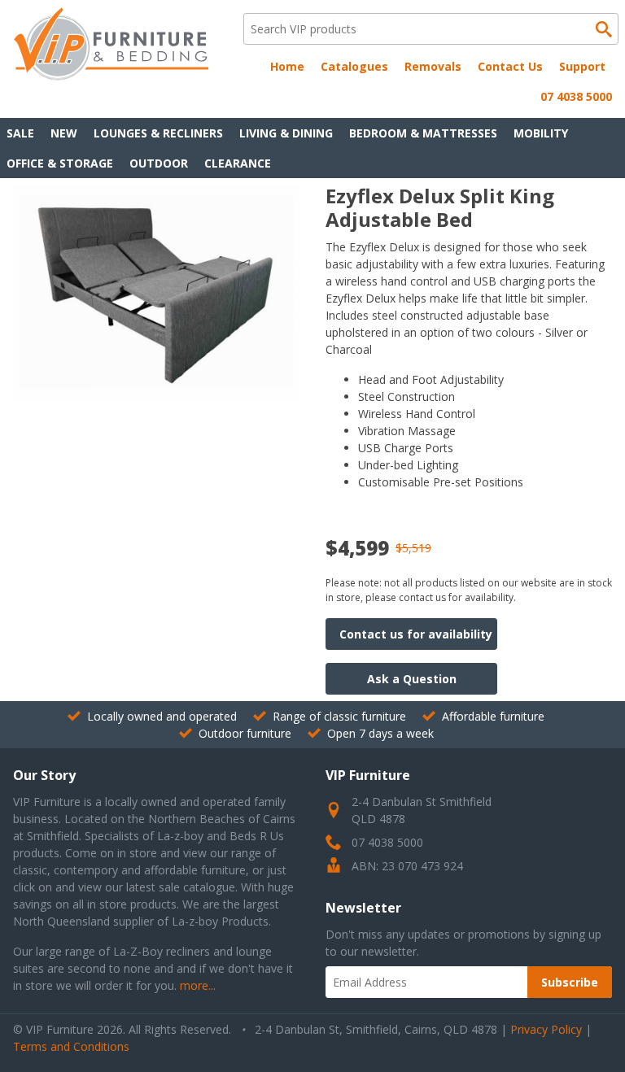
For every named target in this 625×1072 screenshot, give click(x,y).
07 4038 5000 (576, 96)
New (63, 133)
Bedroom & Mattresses (423, 133)
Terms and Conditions (71, 1046)
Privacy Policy (546, 1029)
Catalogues (354, 66)
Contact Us (510, 66)
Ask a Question (412, 678)
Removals (432, 66)
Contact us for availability (415, 634)
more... (198, 985)
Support (582, 66)
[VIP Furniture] (110, 76)
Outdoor (158, 163)
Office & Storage (60, 163)
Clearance (237, 163)
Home (287, 66)
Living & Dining (286, 133)
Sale (20, 133)
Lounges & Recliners (158, 133)
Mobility (541, 133)
